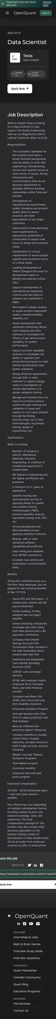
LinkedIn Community (27, 977)
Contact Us (21, 1010)
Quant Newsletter (25, 970)
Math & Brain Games (27, 944)
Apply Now (18, 88)
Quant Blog (21, 984)
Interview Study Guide (28, 951)
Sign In (45, 13)
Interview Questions (27, 958)
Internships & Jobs (26, 937)
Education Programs (27, 991)
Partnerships (22, 1003)
